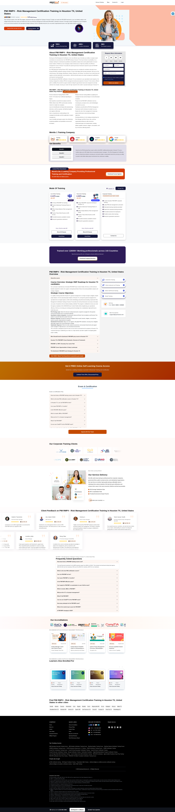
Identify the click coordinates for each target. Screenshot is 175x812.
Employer (89, 394)
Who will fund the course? (89, 391)
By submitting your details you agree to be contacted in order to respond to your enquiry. (99, 412)
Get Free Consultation (99, 416)
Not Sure (108, 394)
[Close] (113, 386)
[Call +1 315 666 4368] (173, 13)
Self (99, 394)
